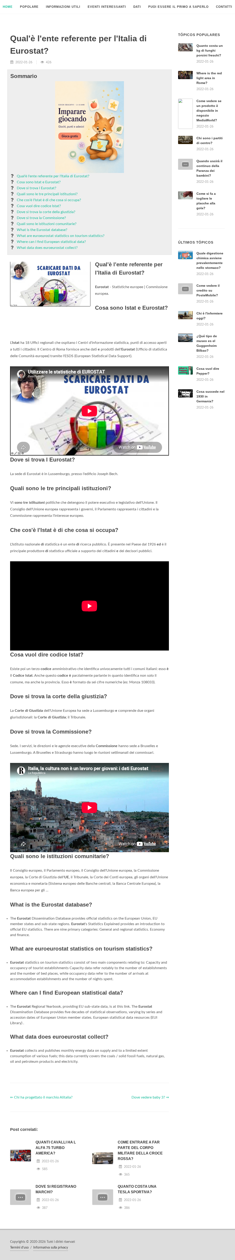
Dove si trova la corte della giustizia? (46, 212)
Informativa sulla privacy (50, 1247)
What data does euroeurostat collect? (47, 248)
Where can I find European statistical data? (51, 242)
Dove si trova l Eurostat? (36, 188)
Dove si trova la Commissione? (41, 218)
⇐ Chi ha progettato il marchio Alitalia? (41, 1097)
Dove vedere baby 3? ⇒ (150, 1097)
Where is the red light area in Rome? (209, 78)
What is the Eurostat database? (42, 230)
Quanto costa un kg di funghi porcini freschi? (209, 50)
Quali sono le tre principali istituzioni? (47, 194)
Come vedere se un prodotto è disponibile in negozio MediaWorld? (208, 110)
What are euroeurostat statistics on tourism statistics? (60, 236)
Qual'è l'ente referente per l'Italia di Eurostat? (53, 176)
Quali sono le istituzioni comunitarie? (46, 224)
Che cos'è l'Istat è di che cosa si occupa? (49, 200)
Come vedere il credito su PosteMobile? (208, 290)
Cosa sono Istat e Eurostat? (39, 182)
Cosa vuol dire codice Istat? (39, 206)
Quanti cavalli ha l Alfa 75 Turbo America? (56, 1147)
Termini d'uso (19, 1247)
